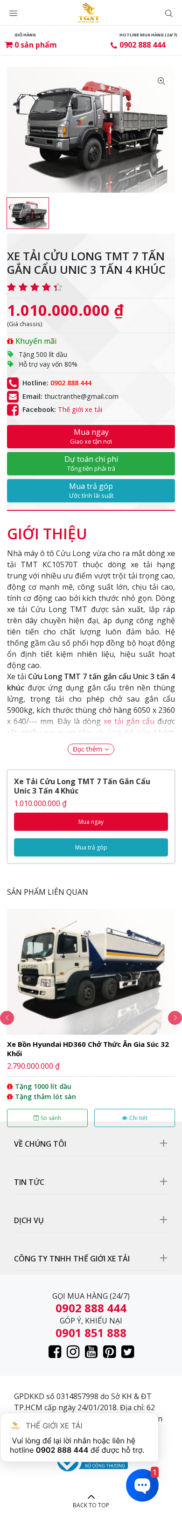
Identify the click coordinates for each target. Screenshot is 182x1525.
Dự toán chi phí (91, 463)
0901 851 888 (91, 1332)
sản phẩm (35, 45)
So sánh (51, 1118)
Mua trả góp (91, 490)
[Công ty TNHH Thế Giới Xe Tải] (88, 12)
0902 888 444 (142, 45)
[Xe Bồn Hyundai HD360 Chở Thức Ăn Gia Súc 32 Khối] (91, 1018)
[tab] (47, 529)
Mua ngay (91, 436)
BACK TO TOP (91, 1505)
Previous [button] (7, 1018)
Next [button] (175, 1018)
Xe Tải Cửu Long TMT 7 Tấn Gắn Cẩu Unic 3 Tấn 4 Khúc (82, 786)
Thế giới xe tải (80, 409)
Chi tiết (138, 1118)
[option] (28, 213)
